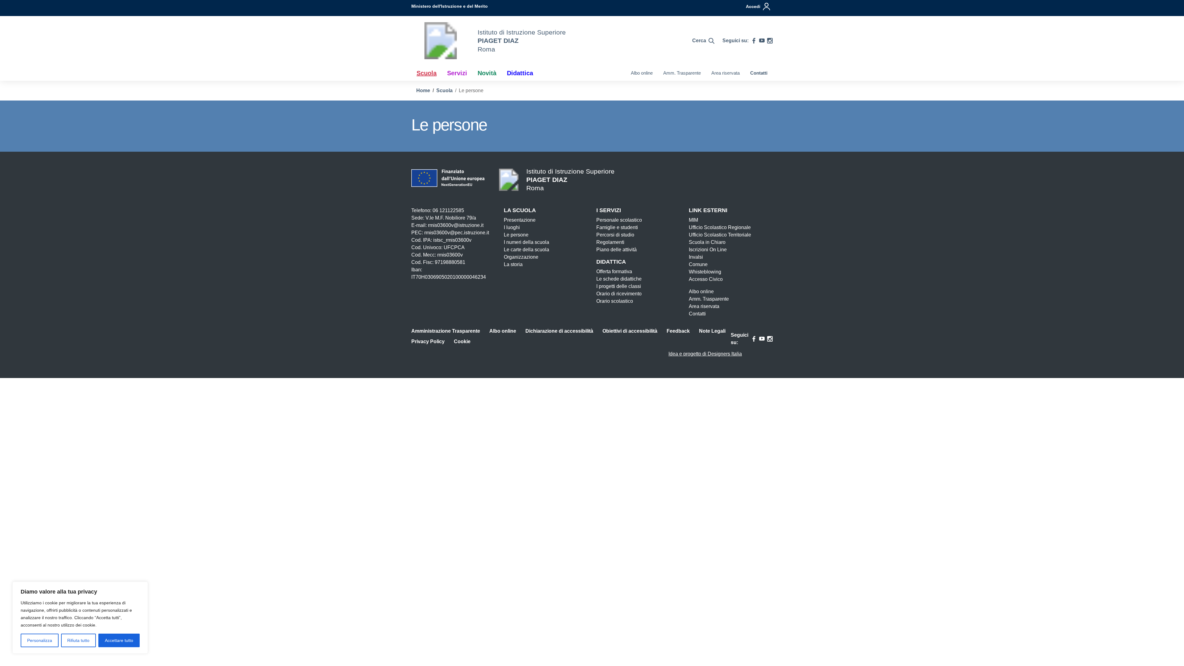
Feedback (678, 331)
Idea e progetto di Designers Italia (705, 353)
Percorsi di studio (615, 234)
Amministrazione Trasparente (445, 331)
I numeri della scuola (526, 242)
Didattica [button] (520, 73)
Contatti (758, 73)
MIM (693, 220)
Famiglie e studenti (617, 227)
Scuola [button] (427, 73)
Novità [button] (487, 73)
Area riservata (725, 73)
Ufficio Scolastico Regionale (720, 227)
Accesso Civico (706, 279)
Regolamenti (610, 242)
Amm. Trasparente (682, 73)
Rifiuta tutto (78, 640)
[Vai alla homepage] (440, 40)
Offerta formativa (614, 271)
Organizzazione (521, 257)
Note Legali (712, 331)
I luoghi (512, 227)
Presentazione (520, 220)
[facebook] (754, 40)
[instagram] (770, 40)
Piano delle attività (616, 249)
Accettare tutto (119, 640)
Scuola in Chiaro (707, 242)
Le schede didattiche (619, 279)
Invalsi (696, 257)
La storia (513, 264)
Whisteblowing (705, 271)
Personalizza (39, 640)
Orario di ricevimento (619, 293)
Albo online (642, 73)
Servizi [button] (457, 73)
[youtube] (762, 40)
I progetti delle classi (618, 286)
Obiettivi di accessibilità (629, 331)
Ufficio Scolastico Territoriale (720, 234)
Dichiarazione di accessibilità (559, 331)
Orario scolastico (614, 301)
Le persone (516, 234)
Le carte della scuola (526, 249)
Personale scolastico (619, 220)
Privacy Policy (428, 341)
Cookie (462, 341)
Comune (698, 264)
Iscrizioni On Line (708, 249)
